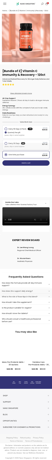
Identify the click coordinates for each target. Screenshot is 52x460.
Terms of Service (16, 441)
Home (4, 11)
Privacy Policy (38, 438)
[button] (8, 84)
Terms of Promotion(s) (33, 441)
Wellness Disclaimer (36, 453)
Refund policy (25, 438)
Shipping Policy (12, 438)
